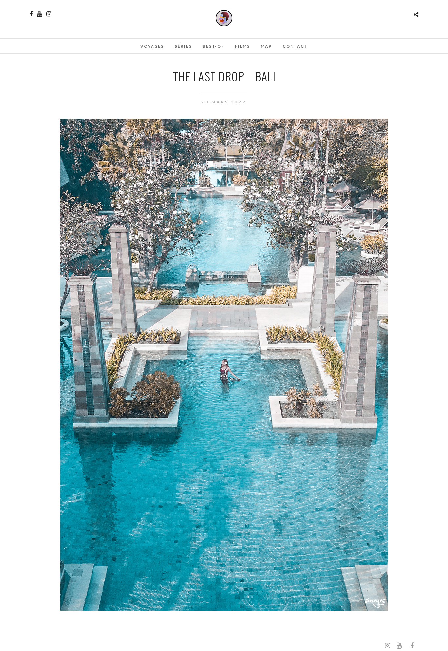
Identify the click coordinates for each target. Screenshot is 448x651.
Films (242, 46)
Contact (295, 46)
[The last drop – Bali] (224, 609)
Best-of (213, 46)
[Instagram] (48, 14)
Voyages (152, 46)
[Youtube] (39, 14)
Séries (183, 46)
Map (266, 46)
